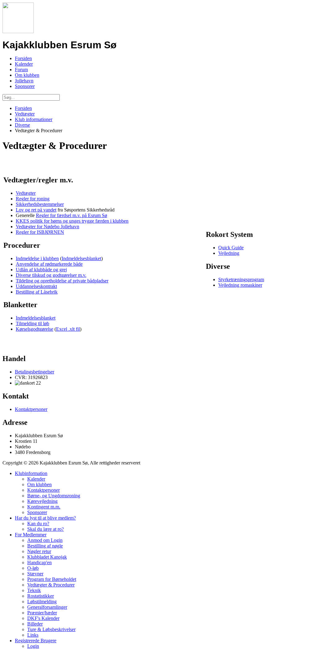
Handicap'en (39, 562)
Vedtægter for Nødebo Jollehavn (47, 226)
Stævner (35, 573)
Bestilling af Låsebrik (37, 291)
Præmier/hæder (42, 612)
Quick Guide (231, 247)
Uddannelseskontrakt (36, 286)
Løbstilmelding (42, 601)
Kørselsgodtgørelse (34, 329)
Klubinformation (31, 473)
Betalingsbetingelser (34, 371)
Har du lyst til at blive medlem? (45, 518)
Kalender (24, 64)
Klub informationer (33, 119)
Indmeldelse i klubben (37, 258)
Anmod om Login (45, 540)
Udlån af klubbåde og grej (41, 269)
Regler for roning (33, 198)
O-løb (33, 568)
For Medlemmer (30, 534)
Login (33, 646)
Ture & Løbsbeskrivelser (51, 629)
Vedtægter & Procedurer (51, 584)
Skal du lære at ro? (45, 529)
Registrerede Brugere (35, 640)
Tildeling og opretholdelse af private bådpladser (62, 280)
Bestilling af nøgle (45, 545)
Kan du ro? (38, 523)
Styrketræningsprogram (241, 279)
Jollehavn (24, 80)
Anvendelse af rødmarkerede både (49, 264)
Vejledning (228, 253)
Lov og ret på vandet (36, 209)
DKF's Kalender (43, 618)
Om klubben (27, 75)
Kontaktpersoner (31, 409)
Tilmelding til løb (32, 323)
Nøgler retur (39, 551)
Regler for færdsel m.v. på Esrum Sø (71, 215)
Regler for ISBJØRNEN (40, 232)
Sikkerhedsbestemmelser (40, 204)
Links (32, 635)
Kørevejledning (42, 501)
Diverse (22, 125)
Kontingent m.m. (43, 506)
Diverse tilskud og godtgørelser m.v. (51, 275)
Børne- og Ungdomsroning (53, 495)
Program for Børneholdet (51, 579)
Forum (21, 69)
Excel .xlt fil (68, 329)
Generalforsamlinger (47, 607)
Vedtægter (25, 113)
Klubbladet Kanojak (47, 557)
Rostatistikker (40, 596)
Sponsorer (25, 86)
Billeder (35, 623)
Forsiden (23, 58)
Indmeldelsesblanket (81, 258)
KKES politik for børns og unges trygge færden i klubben (72, 221)
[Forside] (18, 31)
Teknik (34, 590)
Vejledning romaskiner (240, 285)
